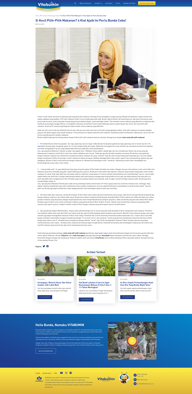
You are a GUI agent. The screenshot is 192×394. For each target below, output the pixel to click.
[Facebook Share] (47, 246)
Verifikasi (108, 3)
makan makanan (43, 119)
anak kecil (41, 146)
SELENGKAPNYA (45, 297)
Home (38, 16)
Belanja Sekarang (146, 3)
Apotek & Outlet (129, 3)
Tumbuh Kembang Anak (50, 16)
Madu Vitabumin (85, 3)
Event (118, 3)
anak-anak (126, 215)
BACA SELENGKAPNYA (46, 351)
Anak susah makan (101, 233)
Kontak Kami (47, 373)
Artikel (38, 373)
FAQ (55, 373)
